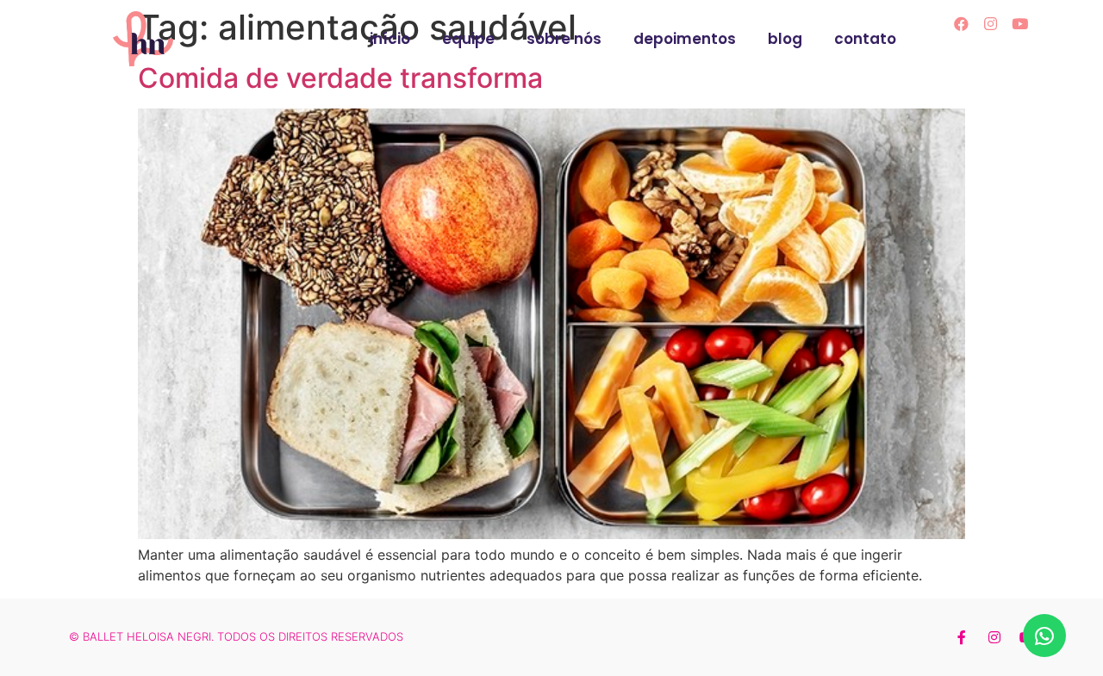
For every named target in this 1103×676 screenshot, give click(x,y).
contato (865, 38)
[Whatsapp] (1044, 635)
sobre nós (564, 38)
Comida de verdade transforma (340, 78)
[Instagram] (991, 23)
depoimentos (684, 38)
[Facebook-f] (962, 637)
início (390, 38)
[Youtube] (1020, 23)
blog (785, 38)
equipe (468, 38)
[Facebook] (961, 23)
